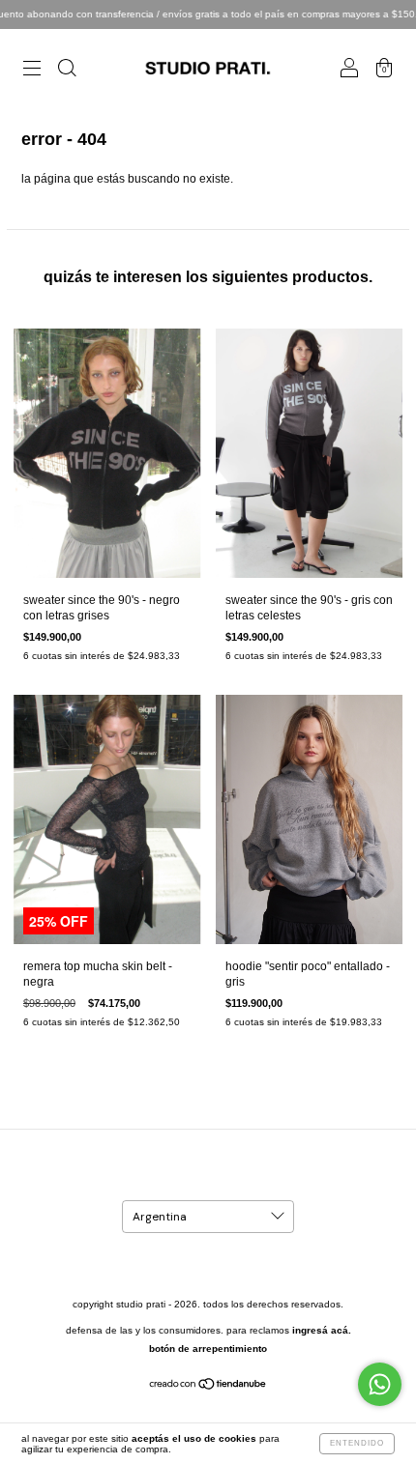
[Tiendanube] (208, 1386)
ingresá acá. (321, 1330)
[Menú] (32, 70)
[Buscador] (66, 70)
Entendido (357, 1443)
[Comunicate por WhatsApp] (379, 1384)
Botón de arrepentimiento (208, 1348)
